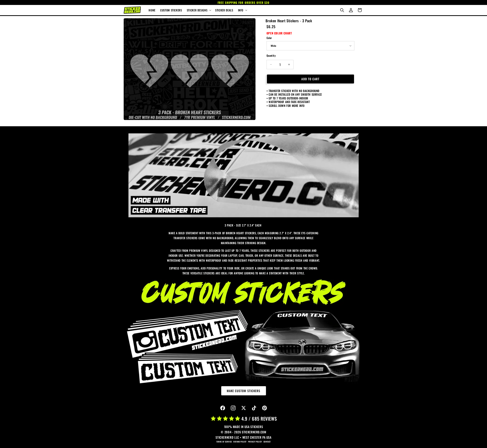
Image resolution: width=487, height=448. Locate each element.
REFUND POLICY (240, 441)
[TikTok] (254, 408)
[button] (198, 10)
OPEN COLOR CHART (279, 33)
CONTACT (267, 441)
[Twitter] (243, 408)
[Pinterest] (264, 408)
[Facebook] (222, 408)
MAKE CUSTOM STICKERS (243, 390)
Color (269, 38)
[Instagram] (233, 408)
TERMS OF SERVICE (224, 441)
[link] (243, 175)
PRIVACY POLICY (255, 441)
